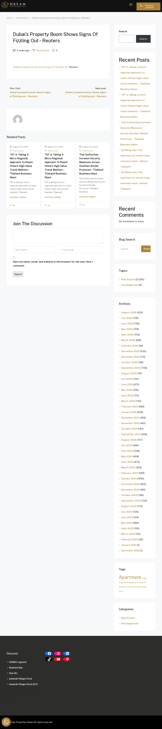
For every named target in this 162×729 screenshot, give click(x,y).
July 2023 (126, 511)
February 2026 (129, 345)
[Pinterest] (66, 659)
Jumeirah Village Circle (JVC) (23, 684)
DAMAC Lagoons (18, 662)
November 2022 (130, 550)
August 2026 (128, 312)
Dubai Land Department (128, 582)
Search (123, 31)
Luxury (128, 587)
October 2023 (129, 495)
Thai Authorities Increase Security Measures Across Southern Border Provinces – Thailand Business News (135, 133)
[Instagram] (57, 653)
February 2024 (129, 473)
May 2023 (127, 522)
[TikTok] (48, 659)
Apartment (130, 577)
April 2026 (127, 334)
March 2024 (128, 467)
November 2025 (130, 356)
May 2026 (127, 329)
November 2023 (130, 489)
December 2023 (130, 484)
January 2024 (129, 478)
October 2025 (129, 362)
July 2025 (126, 379)
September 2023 (131, 500)
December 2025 (130, 351)
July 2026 (126, 318)
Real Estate (22, 18)
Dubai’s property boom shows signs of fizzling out (40, 67)
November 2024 (130, 423)
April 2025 (127, 395)
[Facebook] (48, 653)
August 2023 (128, 506)
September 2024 (131, 434)
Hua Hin (13, 673)
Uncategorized (129, 285)
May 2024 (127, 456)
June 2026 (127, 323)
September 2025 (131, 367)
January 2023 (129, 545)
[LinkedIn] (66, 653)
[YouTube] (57, 659)
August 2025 (128, 373)
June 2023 (127, 517)
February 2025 (129, 406)
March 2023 (128, 534)
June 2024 (127, 451)
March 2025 (128, 401)
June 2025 (127, 384)
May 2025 (126, 390)
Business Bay (16, 667)
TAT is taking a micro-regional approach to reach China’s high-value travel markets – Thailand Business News (21, 166)
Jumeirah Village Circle (20, 678)
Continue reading (18, 197)
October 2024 (129, 428)
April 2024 (127, 462)
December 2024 (130, 417)
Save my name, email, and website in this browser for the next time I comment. (53, 263)
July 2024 (126, 445)
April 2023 (127, 528)
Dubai (144, 578)
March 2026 (128, 340)
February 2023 (129, 539)
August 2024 (128, 439)
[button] (130, 4)
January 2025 (129, 412)
